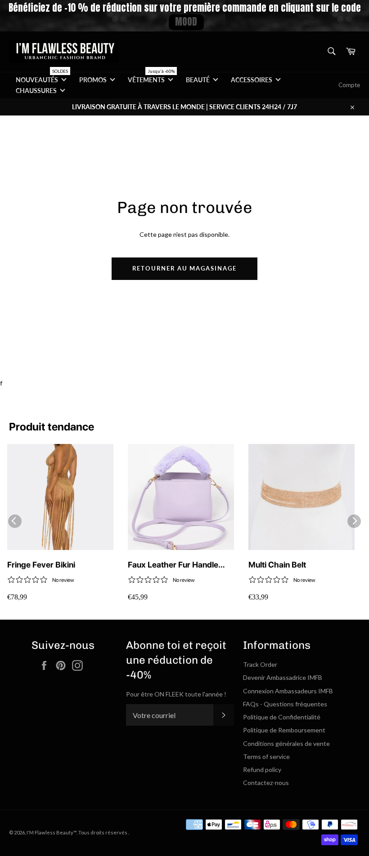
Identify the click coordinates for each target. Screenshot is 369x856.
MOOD (186, 21)
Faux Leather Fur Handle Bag (173, 565)
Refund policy (262, 769)
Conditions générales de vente (286, 743)
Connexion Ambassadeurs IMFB (288, 691)
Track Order (260, 664)
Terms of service (266, 756)
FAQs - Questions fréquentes (285, 704)
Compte (349, 85)
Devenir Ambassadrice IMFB (282, 677)
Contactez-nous (266, 782)
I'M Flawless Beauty (50, 832)
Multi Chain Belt (277, 564)
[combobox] (331, 52)
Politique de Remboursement (284, 730)
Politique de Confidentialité (281, 717)
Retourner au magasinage (184, 268)
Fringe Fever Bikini (41, 564)
